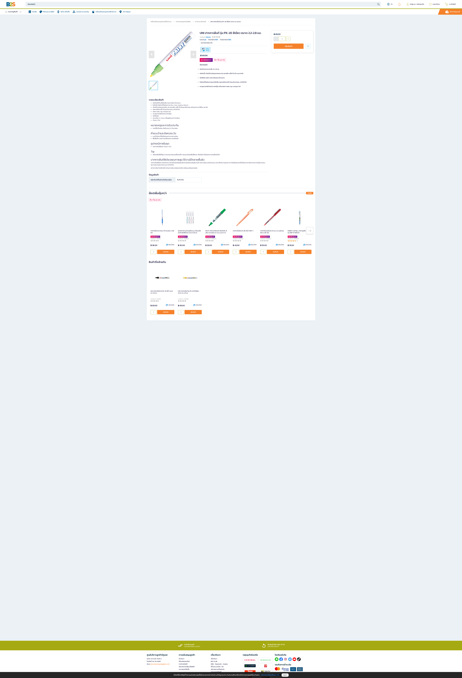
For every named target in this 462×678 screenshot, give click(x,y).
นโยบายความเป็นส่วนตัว (218, 669)
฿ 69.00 (204, 55)
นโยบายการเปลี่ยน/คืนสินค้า (187, 667)
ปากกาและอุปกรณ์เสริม (183, 21)
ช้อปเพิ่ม (310, 193)
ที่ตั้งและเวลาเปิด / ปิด (217, 667)
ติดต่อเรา (181, 659)
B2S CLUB (214, 661)
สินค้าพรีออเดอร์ (455, 12)
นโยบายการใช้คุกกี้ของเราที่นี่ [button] (270, 675)
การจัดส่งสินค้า (183, 664)
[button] (151, 54)
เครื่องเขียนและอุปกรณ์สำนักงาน (161, 21)
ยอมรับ (285, 675)
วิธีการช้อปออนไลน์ (184, 661)
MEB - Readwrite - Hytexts (219, 664)
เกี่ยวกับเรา (214, 659)
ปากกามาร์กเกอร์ (200, 21)
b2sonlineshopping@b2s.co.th (160, 664)
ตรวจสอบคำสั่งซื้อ (184, 669)
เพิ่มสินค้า (288, 46)
